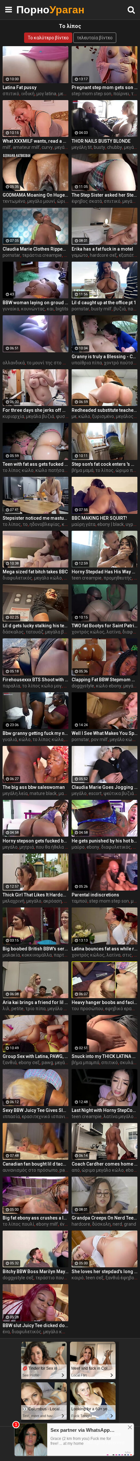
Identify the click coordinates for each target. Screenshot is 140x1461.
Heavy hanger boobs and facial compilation (104, 1002)
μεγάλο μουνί (41, 201)
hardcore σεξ (103, 255)
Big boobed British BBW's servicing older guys (35, 948)
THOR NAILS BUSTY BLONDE (101, 141)
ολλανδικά (14, 362)
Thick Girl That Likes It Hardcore (35, 894)
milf (7, 147)
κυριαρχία (13, 416)
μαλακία (11, 955)
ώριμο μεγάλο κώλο (103, 1170)
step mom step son (91, 93)
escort (95, 793)
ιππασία (11, 1116)
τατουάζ (34, 631)
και (50, 308)
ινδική (28, 93)
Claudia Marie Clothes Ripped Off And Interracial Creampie (35, 249)
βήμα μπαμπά (85, 1062)
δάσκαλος (13, 631)
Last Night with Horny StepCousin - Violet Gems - (104, 1110)
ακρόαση (52, 901)
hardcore (81, 1224)
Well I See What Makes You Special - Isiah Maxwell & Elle (104, 733)
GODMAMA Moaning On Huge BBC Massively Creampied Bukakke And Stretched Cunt (35, 195)
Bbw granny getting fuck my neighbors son (35, 733)
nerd (117, 1224)
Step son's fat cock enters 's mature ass (104, 464)
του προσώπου (87, 1008)
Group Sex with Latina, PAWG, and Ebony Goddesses (35, 1056)
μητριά (27, 847)
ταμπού (79, 901)
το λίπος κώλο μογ (42, 685)
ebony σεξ (29, 1062)
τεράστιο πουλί (51, 1277)
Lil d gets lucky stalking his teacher (35, 625)
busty (99, 147)
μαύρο (65, 793)
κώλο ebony (108, 685)
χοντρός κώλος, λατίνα (96, 631)
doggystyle (83, 685)
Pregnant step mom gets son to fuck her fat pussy (104, 87)
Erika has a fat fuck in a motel (102, 249)
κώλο (84, 416)
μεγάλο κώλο (48, 577)
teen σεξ (95, 1277)
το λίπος (104, 470)
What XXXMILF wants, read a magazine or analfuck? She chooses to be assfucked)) (35, 141)
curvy (47, 147)
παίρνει (121, 93)
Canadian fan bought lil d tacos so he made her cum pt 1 (35, 1164)
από (76, 1170)
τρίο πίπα (35, 1008)
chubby (114, 147)
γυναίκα (11, 308)
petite (17, 1008)
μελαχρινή (13, 901)
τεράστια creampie (42, 255)
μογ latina (46, 93)
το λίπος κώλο (18, 470)
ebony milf (47, 1224)
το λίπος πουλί (18, 1224)
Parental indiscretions (95, 894)
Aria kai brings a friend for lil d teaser (35, 1002)
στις (127, 955)
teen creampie (87, 577)
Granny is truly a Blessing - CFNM (104, 356)
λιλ (6, 1008)
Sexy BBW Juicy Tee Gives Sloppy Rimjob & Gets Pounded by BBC (35, 1110)
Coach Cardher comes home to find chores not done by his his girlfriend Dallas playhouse (104, 1164)
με (74, 416)
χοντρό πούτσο (120, 362)
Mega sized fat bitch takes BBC (35, 571)
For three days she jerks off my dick (35, 410)
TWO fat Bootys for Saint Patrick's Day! (104, 625)
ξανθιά (10, 1062)
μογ (67, 577)
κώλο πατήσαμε (52, 470)
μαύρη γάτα (83, 524)
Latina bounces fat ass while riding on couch (104, 948)
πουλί (134, 308)
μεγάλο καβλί (62, 1008)
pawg (47, 1062)
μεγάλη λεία (15, 793)
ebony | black (110, 524)
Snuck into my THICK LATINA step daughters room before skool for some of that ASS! (104, 1056)
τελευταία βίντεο (95, 37)
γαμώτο (80, 255)
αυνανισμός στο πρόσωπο (30, 1170)
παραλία (11, 685)
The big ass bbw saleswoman (34, 787)
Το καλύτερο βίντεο (48, 37)
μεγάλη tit (82, 147)
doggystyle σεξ (18, 1277)
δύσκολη (101, 1224)
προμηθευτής (118, 577)
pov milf (99, 739)
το (25, 524)
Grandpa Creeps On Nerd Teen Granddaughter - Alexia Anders (104, 1217)
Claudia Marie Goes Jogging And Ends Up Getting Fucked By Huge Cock (104, 787)
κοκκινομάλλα (37, 955)
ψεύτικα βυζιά (119, 793)
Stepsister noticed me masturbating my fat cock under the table (35, 518)
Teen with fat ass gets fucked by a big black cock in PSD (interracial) (35, 464)
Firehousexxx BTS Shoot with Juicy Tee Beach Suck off (35, 679)
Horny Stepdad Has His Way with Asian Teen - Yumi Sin (104, 571)
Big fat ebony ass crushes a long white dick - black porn (35, 1217)
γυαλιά (10, 739)
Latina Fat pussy (19, 87)
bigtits (62, 308)
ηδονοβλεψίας (45, 524)
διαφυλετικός (17, 577)
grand (130, 1224)
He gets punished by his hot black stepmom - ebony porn (104, 840)
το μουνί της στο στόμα (51, 362)
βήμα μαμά (82, 470)
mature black (43, 793)
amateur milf (26, 147)
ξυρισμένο (103, 416)
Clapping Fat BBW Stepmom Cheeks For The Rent (104, 679)
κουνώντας (33, 308)
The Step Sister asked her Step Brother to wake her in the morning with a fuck (104, 195)
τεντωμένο (14, 201)
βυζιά (120, 308)
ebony (93, 847)
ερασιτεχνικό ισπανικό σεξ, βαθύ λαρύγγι (65, 1116)
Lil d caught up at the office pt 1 (104, 302)
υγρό (131, 524)
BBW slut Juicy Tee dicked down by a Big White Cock (35, 1325)
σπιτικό (11, 93)
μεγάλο (65, 93)
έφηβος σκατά (87, 201)
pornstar (11, 255)
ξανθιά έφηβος (121, 1277)
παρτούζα (64, 955)
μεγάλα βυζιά (40, 416)
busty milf (101, 308)
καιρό (78, 1277)
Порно (32, 9)
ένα (63, 1224)
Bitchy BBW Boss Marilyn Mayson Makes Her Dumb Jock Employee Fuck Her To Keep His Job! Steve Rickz (35, 1271)
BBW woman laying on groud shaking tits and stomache (35, 302)
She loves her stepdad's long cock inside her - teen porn (104, 1271)
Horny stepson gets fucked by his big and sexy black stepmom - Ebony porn (35, 840)
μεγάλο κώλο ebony (64, 1331)
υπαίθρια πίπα (87, 362)
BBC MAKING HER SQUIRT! (99, 518)
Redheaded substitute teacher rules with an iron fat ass (104, 410)
